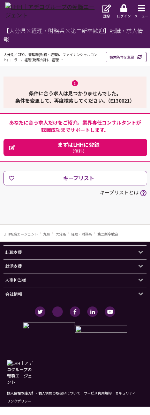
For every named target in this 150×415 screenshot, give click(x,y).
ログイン (124, 15)
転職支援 (13, 252)
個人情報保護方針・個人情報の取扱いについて (43, 393)
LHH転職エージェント (20, 234)
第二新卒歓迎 (107, 234)
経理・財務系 (81, 234)
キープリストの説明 (143, 193)
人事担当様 (15, 280)
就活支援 (13, 266)
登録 (106, 15)
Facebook (75, 311)
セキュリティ (125, 393)
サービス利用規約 (98, 393)
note (57, 311)
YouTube (110, 311)
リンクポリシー (19, 401)
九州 (46, 234)
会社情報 (13, 294)
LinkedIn (92, 311)
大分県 (60, 234)
